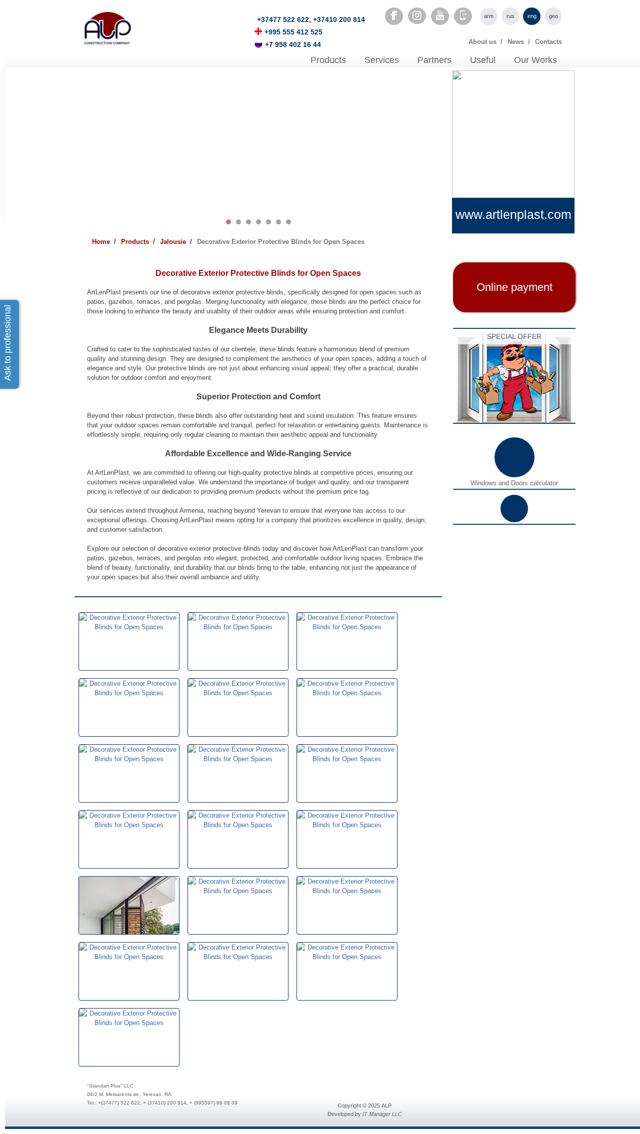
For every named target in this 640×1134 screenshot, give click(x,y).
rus (510, 16)
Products (328, 60)
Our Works (535, 60)
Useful (483, 60)
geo (553, 16)
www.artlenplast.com (514, 214)
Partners (435, 60)
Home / (104, 241)
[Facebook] (394, 15)
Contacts (548, 41)
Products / (138, 241)
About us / (485, 41)
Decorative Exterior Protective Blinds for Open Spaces (280, 241)
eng (532, 16)
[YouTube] (440, 15)
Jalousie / (176, 241)
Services (381, 60)
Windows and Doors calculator (514, 483)
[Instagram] (417, 15)
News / (519, 41)
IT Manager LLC (382, 1114)
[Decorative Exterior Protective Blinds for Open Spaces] (129, 617)
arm (489, 16)
